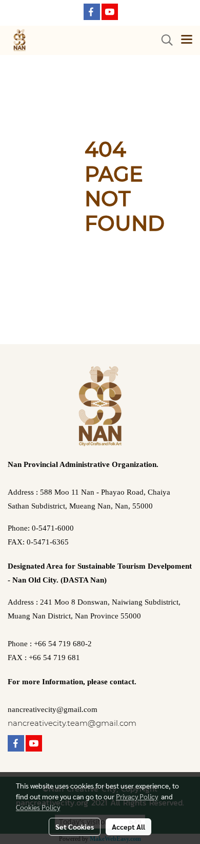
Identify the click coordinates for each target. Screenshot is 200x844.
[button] (163, 40)
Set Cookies (74, 826)
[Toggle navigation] (186, 40)
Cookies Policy (38, 807)
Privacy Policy (137, 796)
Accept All (128, 826)
